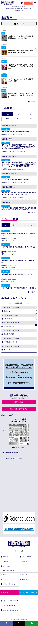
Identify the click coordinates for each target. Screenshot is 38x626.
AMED (19, 119)
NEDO (30, 114)
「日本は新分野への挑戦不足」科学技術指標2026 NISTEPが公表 (20, 37)
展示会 (15, 225)
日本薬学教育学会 (10, 334)
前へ (3, 433)
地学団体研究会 (9, 326)
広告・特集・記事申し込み (19, 409)
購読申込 (5, 592)
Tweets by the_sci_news (13, 458)
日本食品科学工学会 (10, 342)
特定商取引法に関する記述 (10, 610)
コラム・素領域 (26, 557)
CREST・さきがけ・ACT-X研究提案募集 (15, 179)
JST (19, 114)
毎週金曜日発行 (21, 395)
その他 (3, 47)
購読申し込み (18, 402)
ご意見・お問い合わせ (9, 584)
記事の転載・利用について (12, 452)
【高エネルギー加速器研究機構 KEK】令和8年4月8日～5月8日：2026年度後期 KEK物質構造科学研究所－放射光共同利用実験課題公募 (18, 147)
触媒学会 (7, 311)
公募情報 (5, 561)
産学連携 (4, 61)
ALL (7, 114)
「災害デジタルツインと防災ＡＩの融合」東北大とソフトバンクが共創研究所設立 (20, 66)
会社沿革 (5, 574)
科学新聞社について (8, 570)
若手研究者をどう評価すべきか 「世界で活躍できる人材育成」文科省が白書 (20, 95)
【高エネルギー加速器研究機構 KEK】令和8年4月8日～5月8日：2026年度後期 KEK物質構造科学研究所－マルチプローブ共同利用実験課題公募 (18, 164)
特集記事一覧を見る (20, 447)
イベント (4, 76)
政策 (3, 33)
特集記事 (24, 561)
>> (28, 303)
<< (10, 303)
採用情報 (24, 579)
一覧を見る (33, 101)
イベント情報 (6, 566)
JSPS (7, 119)
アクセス (5, 579)
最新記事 (5, 557)
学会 (23, 225)
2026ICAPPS (8, 319)
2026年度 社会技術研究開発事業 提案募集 (15, 131)
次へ (34, 433)
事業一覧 (24, 574)
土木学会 (7, 350)
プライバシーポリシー (9, 605)
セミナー (32, 225)
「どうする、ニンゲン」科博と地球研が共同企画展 (20, 80)
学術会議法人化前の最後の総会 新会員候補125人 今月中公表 (20, 51)
